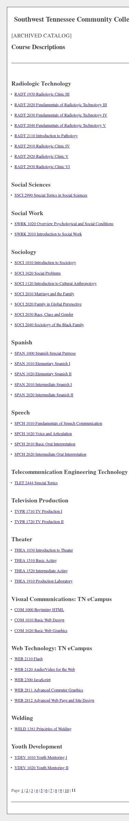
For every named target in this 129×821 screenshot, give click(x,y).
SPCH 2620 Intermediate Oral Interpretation (50, 454)
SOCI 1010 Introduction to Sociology (45, 262)
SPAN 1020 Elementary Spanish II (43, 373)
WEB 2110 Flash (28, 658)
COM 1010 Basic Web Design (39, 619)
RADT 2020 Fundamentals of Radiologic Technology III (60, 104)
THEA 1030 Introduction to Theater (43, 550)
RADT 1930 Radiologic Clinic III (41, 94)
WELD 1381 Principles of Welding (43, 728)
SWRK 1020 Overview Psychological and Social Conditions (64, 223)
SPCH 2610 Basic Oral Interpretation (44, 443)
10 (67, 790)
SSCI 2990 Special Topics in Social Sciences (50, 195)
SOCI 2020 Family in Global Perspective (48, 304)
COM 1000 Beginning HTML (39, 609)
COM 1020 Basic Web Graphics (40, 630)
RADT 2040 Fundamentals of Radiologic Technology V (60, 125)
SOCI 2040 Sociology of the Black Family (49, 324)
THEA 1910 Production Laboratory (43, 581)
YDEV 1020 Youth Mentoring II (41, 767)
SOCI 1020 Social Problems (37, 273)
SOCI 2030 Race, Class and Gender (43, 314)
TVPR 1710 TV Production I (38, 511)
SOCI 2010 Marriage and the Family (44, 293)
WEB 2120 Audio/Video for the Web (44, 669)
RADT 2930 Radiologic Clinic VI (42, 166)
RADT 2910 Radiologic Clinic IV (42, 145)
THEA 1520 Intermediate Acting (41, 570)
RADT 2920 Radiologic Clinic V (41, 156)
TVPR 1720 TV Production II (39, 521)
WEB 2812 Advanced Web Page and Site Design (54, 700)
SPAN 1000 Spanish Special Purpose (45, 353)
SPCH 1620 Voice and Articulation (43, 433)
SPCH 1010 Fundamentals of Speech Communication (58, 423)
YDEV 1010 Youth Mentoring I (40, 757)
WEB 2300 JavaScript (32, 679)
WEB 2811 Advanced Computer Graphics (48, 689)
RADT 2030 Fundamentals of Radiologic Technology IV (60, 115)
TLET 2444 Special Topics (36, 482)
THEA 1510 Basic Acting (35, 560)
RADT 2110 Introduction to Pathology (46, 135)
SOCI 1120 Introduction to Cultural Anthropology (55, 283)
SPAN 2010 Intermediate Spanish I (43, 384)
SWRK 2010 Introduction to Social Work (48, 233)
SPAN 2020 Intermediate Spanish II (43, 394)
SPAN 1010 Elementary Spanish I (42, 363)
